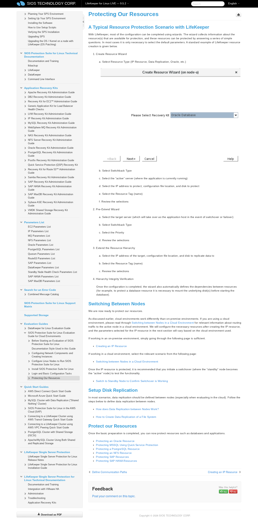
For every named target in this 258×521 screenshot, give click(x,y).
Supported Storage (36, 315)
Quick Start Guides (36, 386)
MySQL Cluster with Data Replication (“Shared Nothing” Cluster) (53, 402)
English (233, 3)
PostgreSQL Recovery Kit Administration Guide (50, 154)
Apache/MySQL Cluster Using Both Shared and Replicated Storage (51, 442)
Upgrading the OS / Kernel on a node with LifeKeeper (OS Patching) (50, 43)
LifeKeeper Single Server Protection (47, 452)
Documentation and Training (43, 61)
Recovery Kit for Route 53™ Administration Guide (51, 171)
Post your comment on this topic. (113, 496)
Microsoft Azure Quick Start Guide (47, 395)
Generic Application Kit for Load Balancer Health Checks (50, 108)
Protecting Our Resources (46, 378)
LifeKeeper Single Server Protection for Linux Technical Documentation (49, 478)
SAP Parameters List (39, 263)
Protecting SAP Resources (112, 456)
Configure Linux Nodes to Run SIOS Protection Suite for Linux (51, 363)
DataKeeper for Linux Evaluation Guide (49, 328)
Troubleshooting (36, 498)
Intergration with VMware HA (43, 489)
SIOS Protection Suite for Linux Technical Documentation (51, 55)
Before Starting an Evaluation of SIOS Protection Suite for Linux (52, 342)
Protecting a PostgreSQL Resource (118, 448)
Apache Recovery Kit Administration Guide (51, 92)
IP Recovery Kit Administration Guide (48, 118)
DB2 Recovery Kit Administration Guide (49, 96)
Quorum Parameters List (41, 253)
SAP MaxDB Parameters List (44, 281)
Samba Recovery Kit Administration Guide (51, 177)
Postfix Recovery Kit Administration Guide (51, 160)
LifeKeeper (34, 70)
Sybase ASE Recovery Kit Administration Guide (50, 204)
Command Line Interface (41, 79)
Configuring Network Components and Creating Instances (52, 355)
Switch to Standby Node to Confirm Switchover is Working (132, 380)
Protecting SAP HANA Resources (116, 460)
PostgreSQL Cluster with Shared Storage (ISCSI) (50, 434)
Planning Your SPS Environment (45, 13)
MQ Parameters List (39, 235)
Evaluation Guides (36, 323)
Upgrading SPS (36, 36)
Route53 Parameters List (41, 258)
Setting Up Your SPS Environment (47, 18)
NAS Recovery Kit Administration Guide (49, 135)
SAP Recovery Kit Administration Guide (49, 181)
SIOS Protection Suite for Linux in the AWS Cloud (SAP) (52, 410)
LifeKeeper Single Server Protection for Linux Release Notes (52, 458)
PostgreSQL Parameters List (43, 249)
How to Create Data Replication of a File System (126, 416)
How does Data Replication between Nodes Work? (127, 409)
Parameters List (34, 222)
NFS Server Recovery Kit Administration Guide (50, 142)
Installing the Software (40, 23)
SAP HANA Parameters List (43, 276)
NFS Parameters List (39, 240)
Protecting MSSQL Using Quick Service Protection (127, 444)
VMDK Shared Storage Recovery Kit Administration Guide (48, 212)
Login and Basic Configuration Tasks (52, 373)
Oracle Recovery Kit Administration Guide (50, 147)
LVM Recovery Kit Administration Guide (49, 113)
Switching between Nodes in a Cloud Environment (163, 322)
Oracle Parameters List (40, 244)
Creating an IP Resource (111, 346)
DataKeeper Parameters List (43, 267)
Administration (36, 493)
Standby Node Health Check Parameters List (52, 272)
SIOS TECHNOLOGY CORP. (51, 3)
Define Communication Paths (109, 472)
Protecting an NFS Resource (114, 452)
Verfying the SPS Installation (43, 32)
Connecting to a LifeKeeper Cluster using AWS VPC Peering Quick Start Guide (50, 426)
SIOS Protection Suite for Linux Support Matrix (50, 305)
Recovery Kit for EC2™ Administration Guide (52, 101)
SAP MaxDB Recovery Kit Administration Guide (50, 196)
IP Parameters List (38, 231)
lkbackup (33, 65)
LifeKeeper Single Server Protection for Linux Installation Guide (52, 466)
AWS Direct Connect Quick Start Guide (49, 391)
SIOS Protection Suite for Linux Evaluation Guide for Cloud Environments (51, 334)
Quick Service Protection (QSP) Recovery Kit (53, 164)
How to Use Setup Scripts (42, 27)
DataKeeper (34, 74)
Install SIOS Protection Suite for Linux (53, 369)
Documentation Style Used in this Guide (54, 348)
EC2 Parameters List (39, 226)
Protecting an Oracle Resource (115, 441)
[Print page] (238, 15)
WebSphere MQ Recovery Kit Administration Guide (52, 129)
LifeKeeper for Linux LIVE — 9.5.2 (106, 3)
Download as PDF (51, 514)
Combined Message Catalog (43, 294)
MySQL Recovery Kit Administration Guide (51, 123)
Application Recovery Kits (41, 87)
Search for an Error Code (40, 289)
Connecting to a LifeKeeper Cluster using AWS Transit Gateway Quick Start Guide (50, 418)
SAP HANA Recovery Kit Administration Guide (50, 188)
